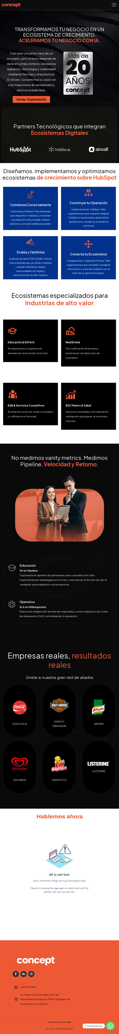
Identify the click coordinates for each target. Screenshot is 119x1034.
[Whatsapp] (110, 1026)
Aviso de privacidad (59, 1022)
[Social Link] (16, 974)
